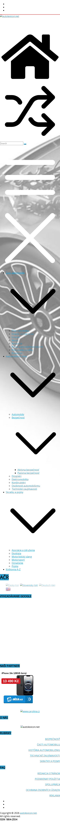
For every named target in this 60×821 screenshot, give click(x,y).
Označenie (17, 563)
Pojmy (15, 566)
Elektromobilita (20, 479)
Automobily (18, 414)
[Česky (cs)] (12, 585)
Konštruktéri (19, 482)
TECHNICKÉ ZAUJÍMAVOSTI (45, 755)
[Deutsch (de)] (47, 585)
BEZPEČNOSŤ (52, 739)
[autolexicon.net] (30, 79)
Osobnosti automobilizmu (26, 485)
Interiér (16, 337)
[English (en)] (8, 589)
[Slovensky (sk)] (29, 585)
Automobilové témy (16, 356)
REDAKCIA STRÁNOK (48, 773)
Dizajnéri (16, 476)
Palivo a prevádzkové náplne (27, 346)
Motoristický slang (22, 556)
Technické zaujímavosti (24, 489)
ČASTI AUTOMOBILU (48, 744)
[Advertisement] (23, 25)
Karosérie (17, 343)
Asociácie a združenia (23, 550)
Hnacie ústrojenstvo (23, 334)
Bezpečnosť (18, 417)
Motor (15, 340)
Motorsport (18, 559)
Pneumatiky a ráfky (22, 350)
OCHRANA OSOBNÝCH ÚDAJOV (43, 790)
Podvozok (17, 353)
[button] (33, 327)
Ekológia (16, 553)
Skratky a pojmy (14, 492)
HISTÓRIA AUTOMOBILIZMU (44, 750)
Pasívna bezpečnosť (28, 473)
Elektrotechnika (20, 330)
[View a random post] (30, 140)
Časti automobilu (15, 272)
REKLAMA (54, 795)
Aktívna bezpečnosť (28, 469)
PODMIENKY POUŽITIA (47, 779)
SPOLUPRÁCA (52, 784)
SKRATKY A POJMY (50, 761)
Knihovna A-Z (13, 569)
